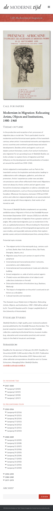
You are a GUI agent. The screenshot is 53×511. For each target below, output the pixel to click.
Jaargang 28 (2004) (14, 455)
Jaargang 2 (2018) (14, 395)
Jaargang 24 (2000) (14, 468)
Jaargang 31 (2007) (14, 446)
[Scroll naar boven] (47, 505)
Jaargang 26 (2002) (14, 462)
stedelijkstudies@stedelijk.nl (14, 365)
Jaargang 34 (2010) (14, 431)
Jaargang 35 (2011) (14, 428)
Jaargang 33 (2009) (14, 440)
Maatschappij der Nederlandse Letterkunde (35, 508)
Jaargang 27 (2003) (14, 459)
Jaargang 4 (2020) (14, 389)
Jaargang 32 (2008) (14, 443)
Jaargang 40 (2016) (14, 412)
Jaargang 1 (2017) (14, 398)
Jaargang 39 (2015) (14, 415)
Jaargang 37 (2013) (14, 422)
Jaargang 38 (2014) (14, 418)
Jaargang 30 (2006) (14, 449)
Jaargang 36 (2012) (14, 425)
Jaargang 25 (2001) (14, 465)
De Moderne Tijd (14, 508)
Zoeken (44, 497)
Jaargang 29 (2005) (14, 452)
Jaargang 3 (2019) (14, 392)
